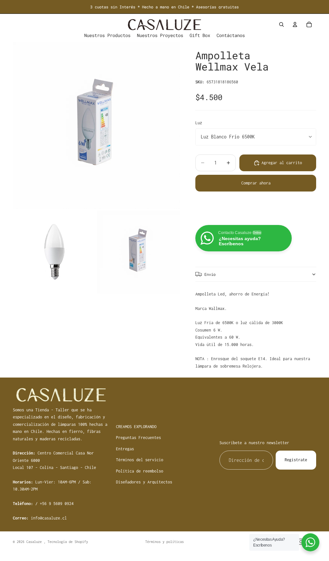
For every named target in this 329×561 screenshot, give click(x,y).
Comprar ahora (256, 183)
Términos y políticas (164, 542)
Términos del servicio (139, 459)
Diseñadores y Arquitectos (144, 482)
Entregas (125, 448)
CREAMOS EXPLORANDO (136, 426)
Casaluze (35, 542)
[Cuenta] (295, 24)
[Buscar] (281, 24)
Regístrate (296, 459)
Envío (210, 274)
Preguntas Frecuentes (138, 437)
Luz (198, 122)
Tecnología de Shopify (68, 542)
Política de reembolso (139, 471)
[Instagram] (301, 542)
